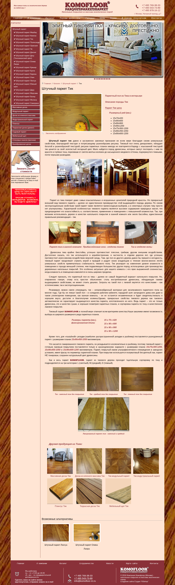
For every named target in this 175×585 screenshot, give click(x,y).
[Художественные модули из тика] (118, 461)
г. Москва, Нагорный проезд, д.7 (147, 14)
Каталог (50, 18)
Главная (17, 18)
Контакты (156, 18)
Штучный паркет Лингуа (56, 545)
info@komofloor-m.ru (85, 581)
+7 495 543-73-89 (151, 8)
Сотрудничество (86, 563)
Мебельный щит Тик (118, 506)
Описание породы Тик (116, 102)
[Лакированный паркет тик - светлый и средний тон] (103, 414)
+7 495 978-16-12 (151, 10)
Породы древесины (70, 18)
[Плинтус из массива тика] (60, 491)
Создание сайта (127, 581)
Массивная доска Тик (60, 476)
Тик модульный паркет (119, 476)
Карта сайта (131, 563)
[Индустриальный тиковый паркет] (146, 461)
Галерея (90, 18)
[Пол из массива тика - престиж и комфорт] (60, 461)
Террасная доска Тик (90, 506)
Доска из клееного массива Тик (90, 476)
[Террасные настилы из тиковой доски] (89, 491)
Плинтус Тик (60, 506)
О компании (34, 18)
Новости (109, 563)
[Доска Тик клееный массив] (89, 461)
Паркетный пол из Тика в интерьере (123, 96)
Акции (113, 18)
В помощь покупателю (134, 18)
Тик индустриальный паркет (146, 476)
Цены (102, 18)
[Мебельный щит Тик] (118, 491)
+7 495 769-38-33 (151, 5)
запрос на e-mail (46, 582)
